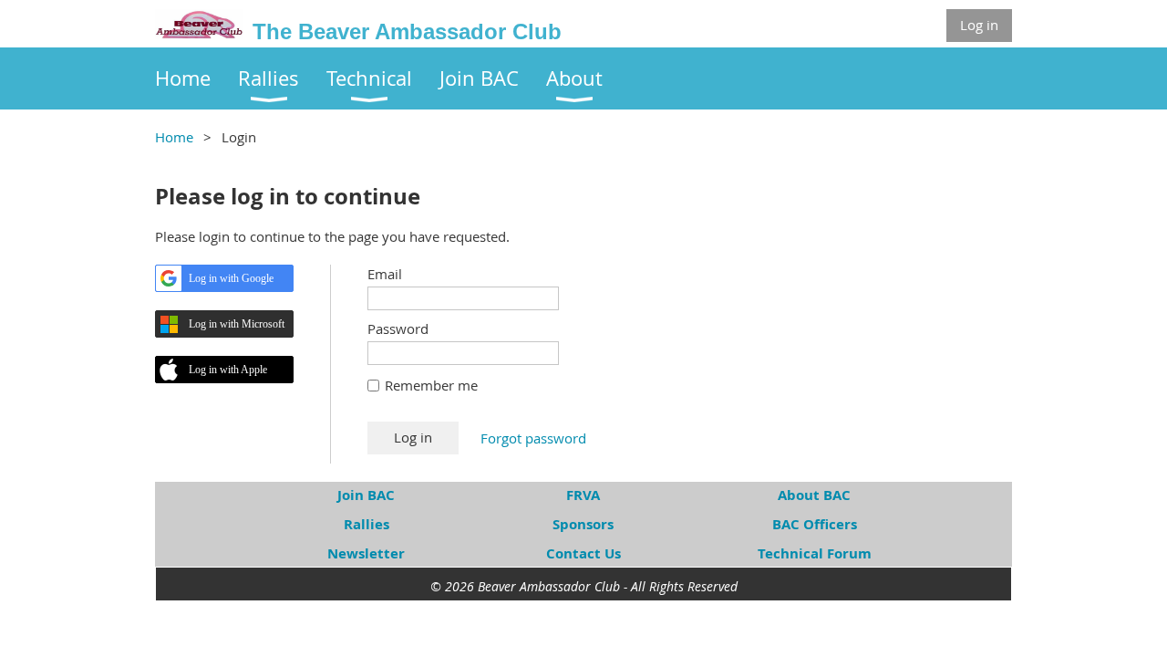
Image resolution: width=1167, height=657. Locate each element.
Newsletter (366, 553)
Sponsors (583, 524)
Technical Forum (815, 553)
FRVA (583, 495)
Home (174, 137)
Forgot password (533, 438)
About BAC (814, 495)
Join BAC (366, 495)
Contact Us (583, 553)
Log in (979, 25)
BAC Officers (814, 524)
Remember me (431, 385)
